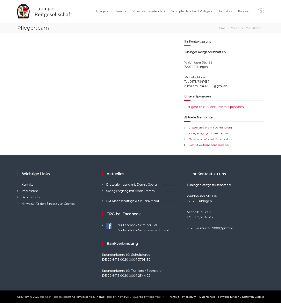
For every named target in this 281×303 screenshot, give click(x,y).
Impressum (29, 191)
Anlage (101, 11)
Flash (109, 296)
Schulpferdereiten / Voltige (190, 11)
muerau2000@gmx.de (211, 86)
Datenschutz (30, 197)
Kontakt (244, 11)
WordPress (153, 296)
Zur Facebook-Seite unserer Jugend (143, 230)
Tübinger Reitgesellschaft (55, 296)
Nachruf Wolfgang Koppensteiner (208, 144)
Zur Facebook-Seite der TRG (137, 225)
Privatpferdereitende (147, 11)
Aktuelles (225, 11)
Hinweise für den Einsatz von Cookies (48, 204)
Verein (119, 11)
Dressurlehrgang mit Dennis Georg (210, 127)
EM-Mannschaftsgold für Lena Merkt (210, 139)
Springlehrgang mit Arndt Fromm (209, 133)
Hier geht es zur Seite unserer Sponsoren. (214, 107)
